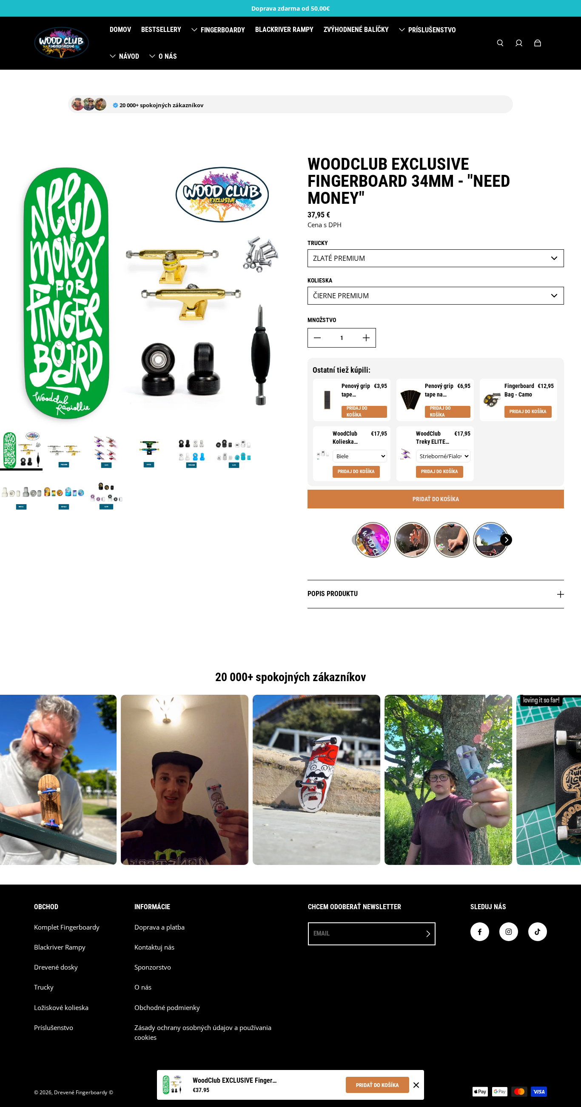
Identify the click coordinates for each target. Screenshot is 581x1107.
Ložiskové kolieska (61, 1007)
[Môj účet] (519, 43)
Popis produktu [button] (333, 594)
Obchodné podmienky (167, 1007)
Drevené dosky (56, 967)
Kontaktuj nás (154, 947)
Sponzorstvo (152, 967)
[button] (358, 540)
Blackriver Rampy (59, 947)
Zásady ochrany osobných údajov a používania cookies (202, 1032)
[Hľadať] (500, 43)
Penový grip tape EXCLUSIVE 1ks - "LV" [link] (356, 390)
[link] (327, 399)
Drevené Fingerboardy (80, 1092)
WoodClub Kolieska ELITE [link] (345, 438)
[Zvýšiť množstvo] (366, 337)
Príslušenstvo (53, 1027)
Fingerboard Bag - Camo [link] (519, 390)
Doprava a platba (159, 927)
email (321, 933)
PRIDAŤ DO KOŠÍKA (377, 1085)
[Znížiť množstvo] (317, 337)
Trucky (44, 987)
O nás (142, 987)
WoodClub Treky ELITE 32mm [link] (430, 438)
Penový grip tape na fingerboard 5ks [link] (439, 390)
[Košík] (537, 43)
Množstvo (322, 320)
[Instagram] (508, 931)
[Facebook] (479, 931)
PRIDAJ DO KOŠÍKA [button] (357, 412)
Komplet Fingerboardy (67, 927)
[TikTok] (537, 931)
